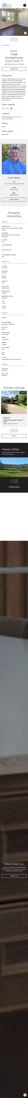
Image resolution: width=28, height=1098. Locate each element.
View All (14, 436)
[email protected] (5, 45)
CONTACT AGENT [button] (14, 199)
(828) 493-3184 (14, 189)
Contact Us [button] (14, 876)
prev (12, 39)
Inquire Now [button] (14, 69)
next (16, 39)
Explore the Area (14, 487)
